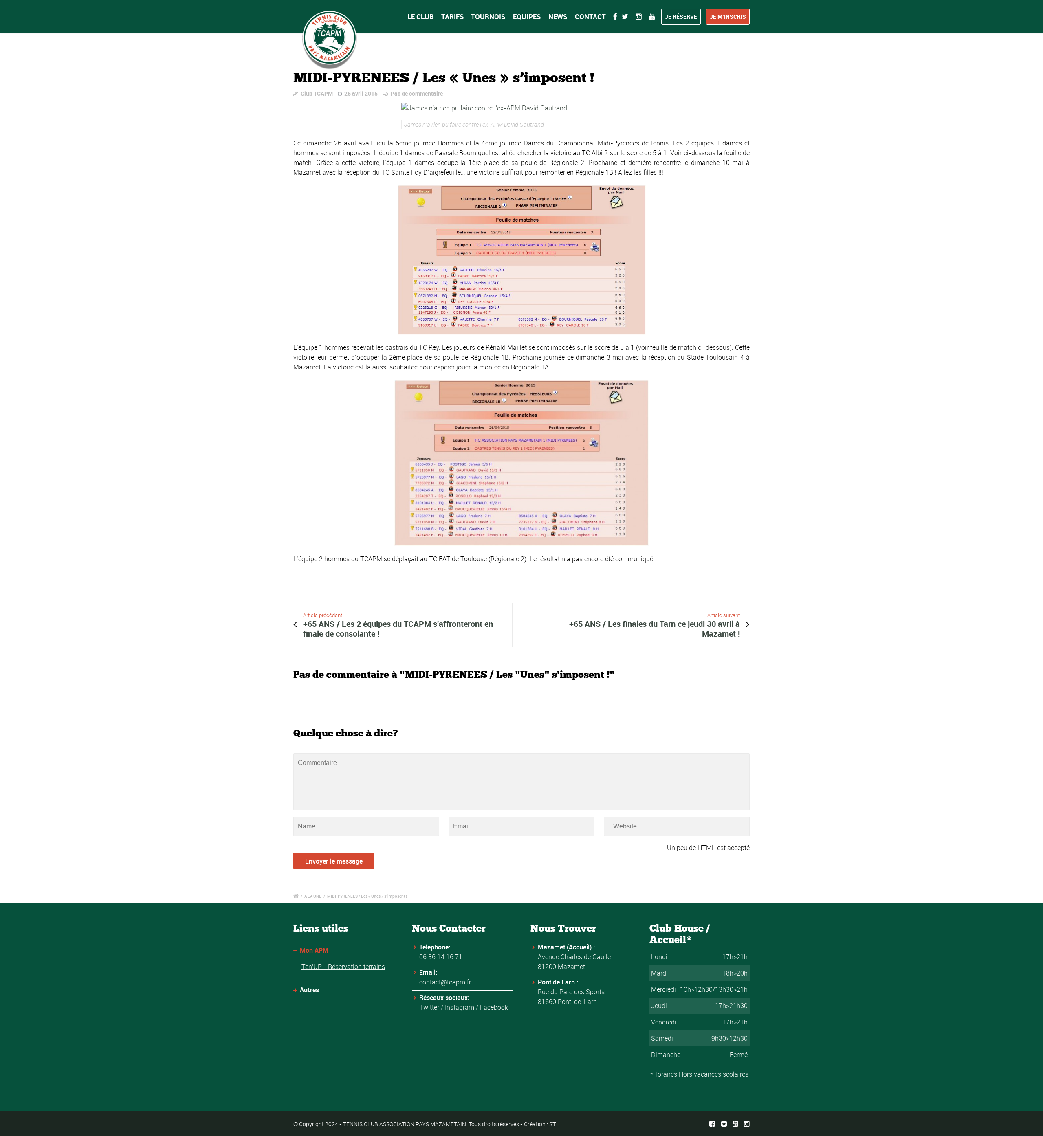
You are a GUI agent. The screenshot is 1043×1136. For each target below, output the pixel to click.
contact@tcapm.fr (445, 982)
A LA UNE (312, 896)
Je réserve (681, 16)
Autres (309, 989)
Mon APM (314, 950)
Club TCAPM (317, 93)
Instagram (459, 1007)
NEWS (558, 16)
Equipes (527, 16)
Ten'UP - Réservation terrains (343, 966)
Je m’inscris (728, 16)
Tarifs (452, 16)
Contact (590, 16)
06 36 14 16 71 (440, 956)
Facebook (494, 1007)
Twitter (429, 1007)
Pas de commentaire (417, 93)
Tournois (488, 16)
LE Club (420, 16)
